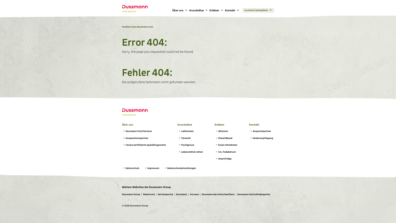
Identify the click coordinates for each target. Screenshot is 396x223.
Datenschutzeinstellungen (181, 168)
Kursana (194, 194)
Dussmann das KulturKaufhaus (218, 194)
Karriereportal (165, 194)
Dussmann (181, 194)
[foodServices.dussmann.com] (135, 9)
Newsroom (149, 194)
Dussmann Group (131, 194)
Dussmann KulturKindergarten (253, 194)
